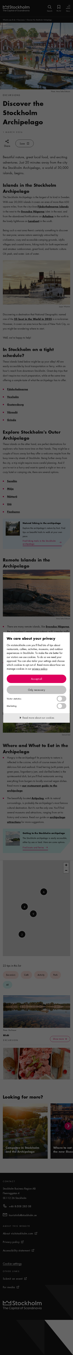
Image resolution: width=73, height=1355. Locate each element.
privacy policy (39, 668)
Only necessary (36, 690)
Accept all (36, 679)
